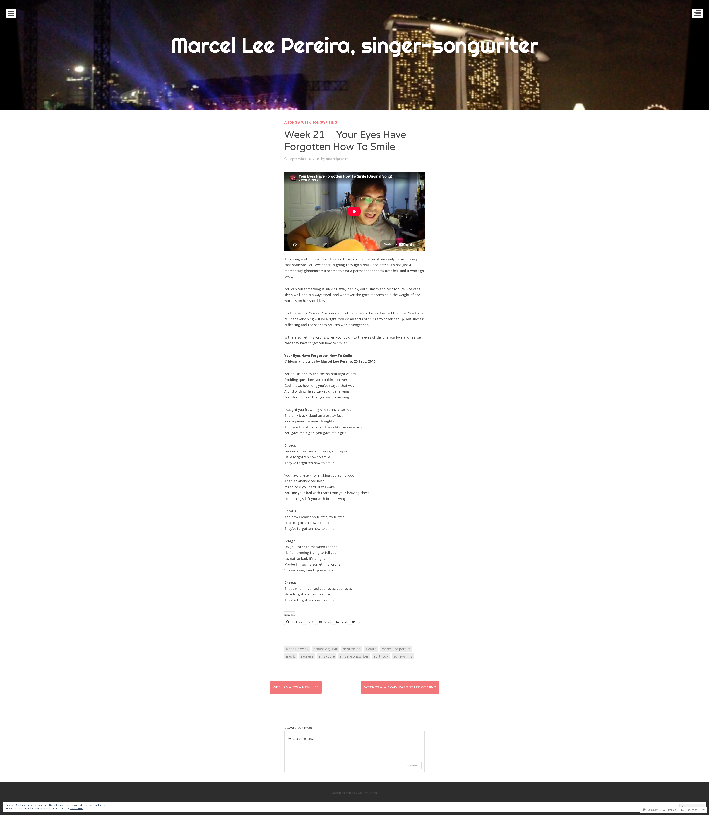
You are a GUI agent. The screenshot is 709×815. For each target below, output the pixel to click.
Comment (412, 765)
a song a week (297, 122)
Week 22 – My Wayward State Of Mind (400, 687)
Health (371, 649)
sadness (307, 656)
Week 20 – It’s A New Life (295, 687)
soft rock (381, 656)
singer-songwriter (354, 656)
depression (352, 649)
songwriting (403, 656)
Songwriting (324, 122)
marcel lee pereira (396, 649)
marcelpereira (337, 159)
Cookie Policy (77, 808)
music (290, 656)
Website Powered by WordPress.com (354, 792)
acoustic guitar (326, 649)
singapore (327, 656)
